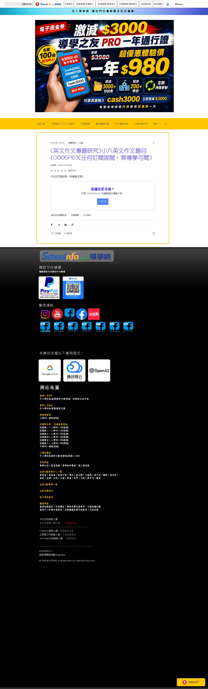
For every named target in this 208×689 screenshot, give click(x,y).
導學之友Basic (46, 405)
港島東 (43, 475)
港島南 (52, 475)
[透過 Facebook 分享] (51, 224)
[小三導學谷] (86, 327)
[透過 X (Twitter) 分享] (58, 224)
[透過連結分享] (72, 224)
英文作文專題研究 (59, 215)
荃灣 (48, 478)
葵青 (42, 478)
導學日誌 (44, 465)
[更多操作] (153, 143)
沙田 (55, 478)
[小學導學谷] (45, 327)
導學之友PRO (46, 396)
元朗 (82, 478)
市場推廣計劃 (94, 506)
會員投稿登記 (46, 506)
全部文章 (40, 124)
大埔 (62, 478)
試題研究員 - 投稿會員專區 (53, 424)
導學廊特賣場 (69, 465)
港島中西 (62, 475)
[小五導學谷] (114, 327)
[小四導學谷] (100, 327)
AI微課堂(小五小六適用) (63, 124)
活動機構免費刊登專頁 (76, 510)
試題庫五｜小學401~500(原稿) (54, 440)
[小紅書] (94, 314)
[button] (69, 4)
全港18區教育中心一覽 (51, 472)
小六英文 (87, 215)
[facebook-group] (69, 314)
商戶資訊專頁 (46, 497)
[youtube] (57, 314)
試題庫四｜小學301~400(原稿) (54, 437)
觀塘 (105, 475)
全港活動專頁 (46, 491)
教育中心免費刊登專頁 (51, 510)
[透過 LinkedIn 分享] (65, 224)
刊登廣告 (60, 506)
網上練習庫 (83, 465)
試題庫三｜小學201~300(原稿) (54, 434)
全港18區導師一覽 (48, 484)
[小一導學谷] (59, 327)
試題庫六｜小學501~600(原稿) (54, 443)
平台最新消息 (121, 124)
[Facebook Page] (81, 314)
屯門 (76, 478)
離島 (98, 478)
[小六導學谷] (128, 327)
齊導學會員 (45, 415)
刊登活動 (93, 510)
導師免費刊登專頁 (76, 506)
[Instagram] (45, 314)
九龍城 (88, 475)
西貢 (69, 478)
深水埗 (79, 475)
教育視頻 (55, 465)
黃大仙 (97, 475)
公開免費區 (45, 453)
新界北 (90, 478)
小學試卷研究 (141, 124)
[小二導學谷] (72, 327)
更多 (155, 124)
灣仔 (71, 475)
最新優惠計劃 (102, 124)
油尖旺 (113, 475)
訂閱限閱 (85, 124)
